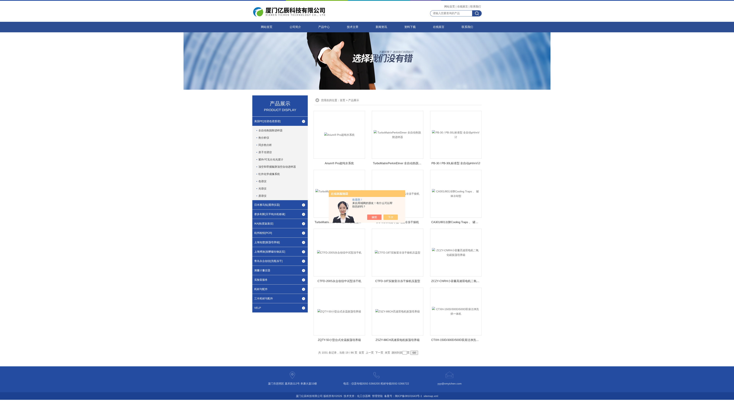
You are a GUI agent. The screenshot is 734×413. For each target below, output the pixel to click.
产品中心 (324, 26)
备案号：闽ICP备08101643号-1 (403, 396)
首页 (342, 100)
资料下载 (410, 26)
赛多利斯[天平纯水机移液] (269, 214)
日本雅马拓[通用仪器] (267, 204)
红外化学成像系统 (269, 174)
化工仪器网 (363, 396)
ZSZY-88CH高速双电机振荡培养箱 (398, 339)
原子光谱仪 (265, 152)
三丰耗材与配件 (263, 298)
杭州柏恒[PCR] (263, 232)
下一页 (379, 352)
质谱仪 (262, 195)
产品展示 (353, 100)
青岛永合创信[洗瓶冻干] (268, 261)
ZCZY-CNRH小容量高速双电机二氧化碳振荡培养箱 (456, 281)
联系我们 (475, 6)
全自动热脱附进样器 (270, 130)
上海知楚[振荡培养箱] (267, 242)
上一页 (370, 352)
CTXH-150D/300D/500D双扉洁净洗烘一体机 (456, 339)
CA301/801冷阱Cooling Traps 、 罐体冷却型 (456, 222)
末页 (387, 352)
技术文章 (352, 26)
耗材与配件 (261, 289)
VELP (257, 307)
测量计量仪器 (262, 270)
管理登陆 (377, 396)
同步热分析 (265, 144)
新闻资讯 (381, 26)
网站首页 (449, 6)
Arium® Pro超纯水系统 (339, 163)
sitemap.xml (431, 396)
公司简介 (295, 26)
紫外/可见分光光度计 (270, 159)
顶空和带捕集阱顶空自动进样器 (277, 166)
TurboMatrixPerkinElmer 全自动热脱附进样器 (397, 163)
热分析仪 (263, 137)
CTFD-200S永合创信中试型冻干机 (339, 281)
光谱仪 (262, 188)
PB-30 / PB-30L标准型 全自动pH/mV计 (456, 163)
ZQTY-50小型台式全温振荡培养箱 (339, 339)
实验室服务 (261, 279)
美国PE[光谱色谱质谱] (267, 121)
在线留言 (462, 6)
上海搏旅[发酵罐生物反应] (269, 251)
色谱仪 (262, 181)
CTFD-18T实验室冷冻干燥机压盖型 (397, 281)
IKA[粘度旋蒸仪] (263, 223)
